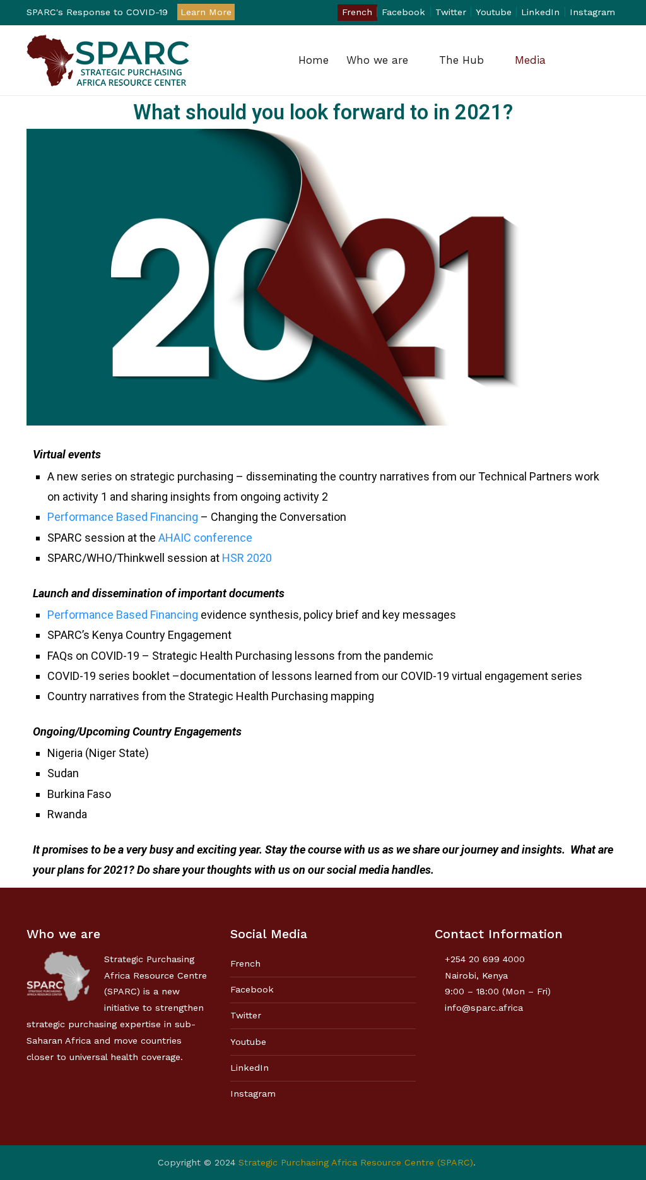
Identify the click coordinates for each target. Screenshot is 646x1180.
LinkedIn (540, 12)
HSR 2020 (247, 557)
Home (313, 60)
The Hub (461, 60)
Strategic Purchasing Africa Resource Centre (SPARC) (355, 1162)
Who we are (377, 60)
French (357, 12)
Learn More (206, 12)
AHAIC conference (205, 537)
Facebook (403, 12)
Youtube (494, 12)
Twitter (450, 12)
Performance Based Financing (122, 516)
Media (530, 60)
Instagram (592, 12)
